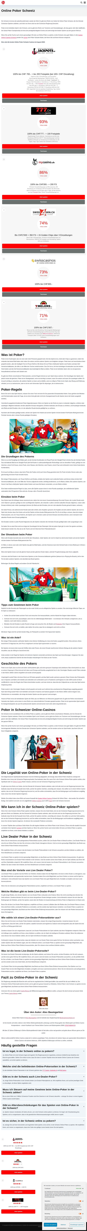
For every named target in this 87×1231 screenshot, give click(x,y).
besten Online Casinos (45, 798)
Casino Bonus (25, 991)
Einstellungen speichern (77, 1224)
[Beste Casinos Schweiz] (3, 2)
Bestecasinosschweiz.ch (67, 1018)
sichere (19, 828)
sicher (25, 37)
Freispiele (40, 83)
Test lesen (43, 100)
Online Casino (17, 782)
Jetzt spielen (44, 95)
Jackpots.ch (53, 1070)
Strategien (59, 624)
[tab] (43, 1055)
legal (50, 801)
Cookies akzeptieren (50, 1224)
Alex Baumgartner (31, 1018)
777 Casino (45, 1070)
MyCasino (63, 1070)
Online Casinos (37, 801)
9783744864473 (70, 1025)
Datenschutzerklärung (61, 1228)
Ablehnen (63, 1224)
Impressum (70, 1228)
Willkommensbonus (48, 333)
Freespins (35, 192)
